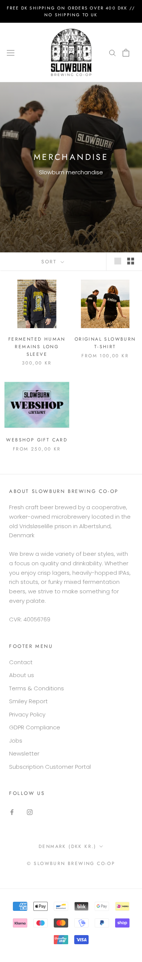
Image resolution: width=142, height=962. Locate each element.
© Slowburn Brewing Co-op (71, 863)
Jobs (15, 741)
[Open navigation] (10, 52)
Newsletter (24, 753)
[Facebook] (12, 812)
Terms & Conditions (36, 688)
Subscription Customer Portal (50, 767)
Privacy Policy (27, 714)
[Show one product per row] (117, 261)
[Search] (112, 52)
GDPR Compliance (34, 727)
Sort (50, 261)
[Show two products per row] (130, 261)
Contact (21, 662)
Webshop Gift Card (36, 439)
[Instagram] (30, 812)
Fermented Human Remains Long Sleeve (37, 347)
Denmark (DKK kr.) (68, 846)
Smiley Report (28, 701)
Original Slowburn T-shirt (105, 343)
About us (21, 675)
